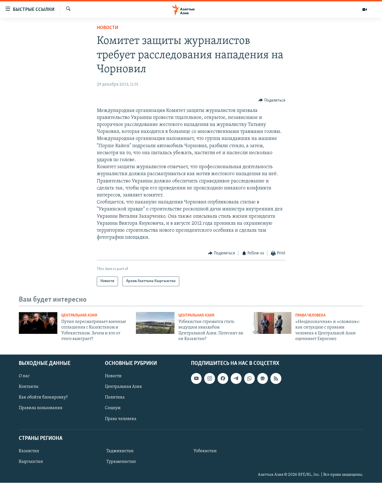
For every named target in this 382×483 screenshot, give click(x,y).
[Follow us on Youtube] (196, 378)
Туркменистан (121, 461)
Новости (107, 28)
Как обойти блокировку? (43, 397)
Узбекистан (205, 451)
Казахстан (29, 451)
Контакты (28, 387)
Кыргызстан (31, 461)
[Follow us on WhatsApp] (249, 378)
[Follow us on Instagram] (209, 378)
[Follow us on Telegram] (236, 378)
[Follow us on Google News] (262, 378)
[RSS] (275, 378)
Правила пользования (40, 408)
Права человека (310, 315)
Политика (115, 397)
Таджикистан (120, 451)
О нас (24, 376)
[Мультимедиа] (364, 9)
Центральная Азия (79, 315)
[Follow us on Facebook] (223, 378)
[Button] (271, 100)
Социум (113, 408)
